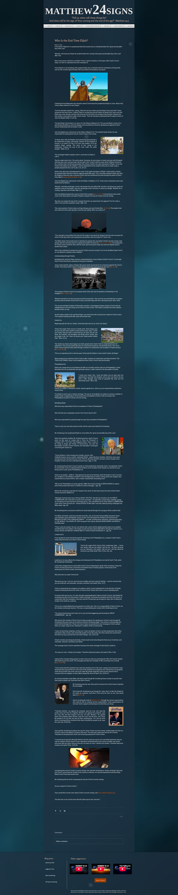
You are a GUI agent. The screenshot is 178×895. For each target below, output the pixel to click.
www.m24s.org (75, 892)
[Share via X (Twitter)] (60, 811)
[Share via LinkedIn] (65, 811)
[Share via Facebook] (55, 811)
